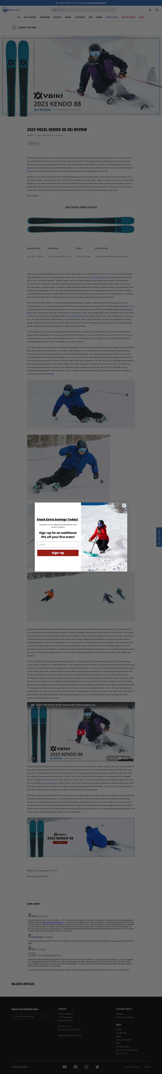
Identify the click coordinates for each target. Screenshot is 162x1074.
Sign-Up (58, 553)
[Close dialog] (124, 505)
